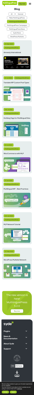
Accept (5, 392)
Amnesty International (12, 52)
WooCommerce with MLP (14, 153)
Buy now (22, 4)
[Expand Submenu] (26, 331)
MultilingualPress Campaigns (17, 25)
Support (7, 349)
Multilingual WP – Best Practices (16, 189)
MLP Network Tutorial (12, 224)
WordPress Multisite (17, 36)
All (12, 14)
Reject (13, 392)
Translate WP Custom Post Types (16, 82)
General (20, 14)
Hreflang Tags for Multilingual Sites (17, 118)
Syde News (17, 33)
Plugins (7, 331)
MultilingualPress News (17, 29)
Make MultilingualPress (17, 18)
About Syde (9, 343)
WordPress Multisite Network (15, 260)
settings (19, 389)
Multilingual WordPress (17, 21)
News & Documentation (10, 337)
